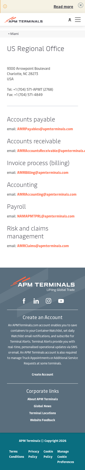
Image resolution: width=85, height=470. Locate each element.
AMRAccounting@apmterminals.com (46, 194)
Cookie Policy (48, 454)
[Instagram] (48, 301)
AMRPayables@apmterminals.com (45, 128)
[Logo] (23, 20)
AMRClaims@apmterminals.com (43, 245)
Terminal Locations (42, 413)
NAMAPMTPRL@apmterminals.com (46, 216)
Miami (14, 34)
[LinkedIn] (36, 301)
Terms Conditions (16, 454)
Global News (42, 406)
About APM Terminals (42, 399)
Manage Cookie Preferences (65, 456)
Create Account (42, 374)
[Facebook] (24, 301)
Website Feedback (42, 420)
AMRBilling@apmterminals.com (42, 172)
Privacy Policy (33, 454)
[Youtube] (61, 301)
